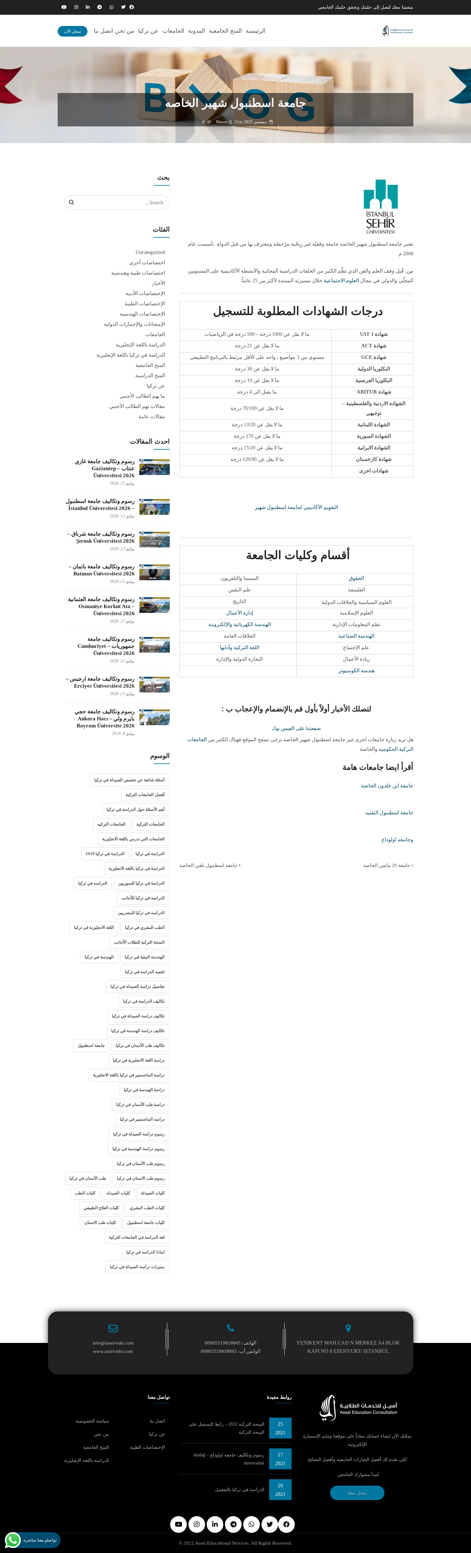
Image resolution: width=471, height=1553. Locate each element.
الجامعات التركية (150, 824)
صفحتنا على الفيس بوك (296, 728)
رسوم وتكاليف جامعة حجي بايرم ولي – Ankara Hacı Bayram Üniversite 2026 (105, 719)
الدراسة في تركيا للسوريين (141, 883)
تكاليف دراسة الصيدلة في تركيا (138, 1016)
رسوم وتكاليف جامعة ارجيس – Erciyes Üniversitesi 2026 (100, 682)
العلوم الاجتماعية (341, 280)
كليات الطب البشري (147, 1207)
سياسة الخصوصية (92, 1421)
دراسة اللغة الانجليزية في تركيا (139, 1060)
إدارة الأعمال (239, 612)
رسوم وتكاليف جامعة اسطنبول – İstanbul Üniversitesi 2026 (100, 504)
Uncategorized (150, 252)
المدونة (196, 31)
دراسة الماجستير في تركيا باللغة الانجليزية (129, 1075)
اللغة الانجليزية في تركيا (94, 927)
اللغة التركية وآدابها (239, 647)
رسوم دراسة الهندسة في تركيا (138, 1148)
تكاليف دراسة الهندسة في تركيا (138, 1030)
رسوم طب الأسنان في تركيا (141, 1163)
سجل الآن (72, 31)
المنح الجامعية (225, 31)
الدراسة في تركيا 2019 (105, 853)
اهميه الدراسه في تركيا (145, 971)
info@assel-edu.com (113, 1342)
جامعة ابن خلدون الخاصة (387, 785)
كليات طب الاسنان (100, 1222)
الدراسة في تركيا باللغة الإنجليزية (130, 355)
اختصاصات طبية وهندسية (138, 273)
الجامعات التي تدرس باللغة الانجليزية (133, 838)
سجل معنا (357, 1492)
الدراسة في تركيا (150, 853)
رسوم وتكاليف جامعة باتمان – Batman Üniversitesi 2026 (102, 570)
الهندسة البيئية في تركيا (145, 957)
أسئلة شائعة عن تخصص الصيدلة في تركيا (129, 779)
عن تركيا (148, 31)
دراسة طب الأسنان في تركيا (140, 1104)
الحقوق (356, 578)
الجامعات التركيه (111, 824)
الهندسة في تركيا (99, 957)
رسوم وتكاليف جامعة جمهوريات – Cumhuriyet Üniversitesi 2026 (106, 646)
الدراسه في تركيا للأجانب (143, 897)
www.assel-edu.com (113, 1351)
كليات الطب (85, 1193)
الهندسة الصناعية (356, 636)
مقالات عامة (151, 416)
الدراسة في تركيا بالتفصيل (239, 1489)
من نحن (124, 31)
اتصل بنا (103, 31)
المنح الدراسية (150, 375)
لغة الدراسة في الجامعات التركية (137, 1237)
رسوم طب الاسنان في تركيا (141, 1178)
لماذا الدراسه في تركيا (145, 1252)
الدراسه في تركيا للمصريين (141, 912)
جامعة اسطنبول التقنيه (389, 812)
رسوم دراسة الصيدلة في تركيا (139, 1134)
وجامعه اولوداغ (397, 839)
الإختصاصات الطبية (145, 303)
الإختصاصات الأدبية (145, 293)
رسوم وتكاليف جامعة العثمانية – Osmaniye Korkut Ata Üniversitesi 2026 (101, 606)
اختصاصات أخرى (147, 262)
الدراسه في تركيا (92, 883)
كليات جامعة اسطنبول (146, 1222)
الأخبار (158, 283)
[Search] (71, 202)
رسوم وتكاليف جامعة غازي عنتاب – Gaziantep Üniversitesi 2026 (105, 468)
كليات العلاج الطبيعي (101, 1207)
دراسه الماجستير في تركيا (142, 1119)
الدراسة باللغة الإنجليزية (140, 344)
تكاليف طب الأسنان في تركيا (140, 1045)
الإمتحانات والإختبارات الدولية (134, 324)
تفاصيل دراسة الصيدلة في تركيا (138, 986)
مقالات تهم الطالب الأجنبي (137, 406)
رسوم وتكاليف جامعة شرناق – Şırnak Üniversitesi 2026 (101, 537)
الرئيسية (255, 31)
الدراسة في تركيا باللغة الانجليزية (137, 868)
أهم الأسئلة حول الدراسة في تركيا (136, 809)
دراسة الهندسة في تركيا (144, 1089)
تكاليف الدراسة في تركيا (144, 1001)
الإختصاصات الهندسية (142, 314)
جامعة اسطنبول (91, 1045)
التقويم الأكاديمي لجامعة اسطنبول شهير (296, 507)
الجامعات (173, 31)
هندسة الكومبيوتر (356, 670)
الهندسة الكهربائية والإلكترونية (239, 624)
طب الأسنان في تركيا (88, 1178)
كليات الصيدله (118, 1193)
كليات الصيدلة (153, 1193)
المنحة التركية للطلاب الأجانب (139, 942)
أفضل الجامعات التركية (145, 794)
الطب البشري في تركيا (145, 927)
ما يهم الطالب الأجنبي (142, 396)
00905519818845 (223, 1342)
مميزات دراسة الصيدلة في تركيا (137, 1266)
